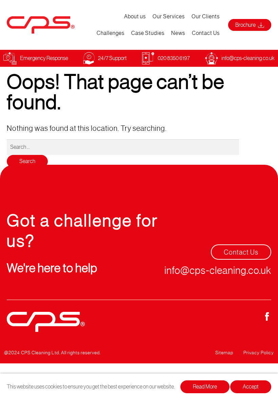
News (178, 33)
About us (135, 16)
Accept (251, 386)
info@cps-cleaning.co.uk (248, 58)
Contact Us (206, 33)
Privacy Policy (258, 352)
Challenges (110, 33)
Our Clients (206, 16)
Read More (205, 386)
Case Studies (147, 33)
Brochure (245, 25)
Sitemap (224, 352)
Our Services (169, 16)
